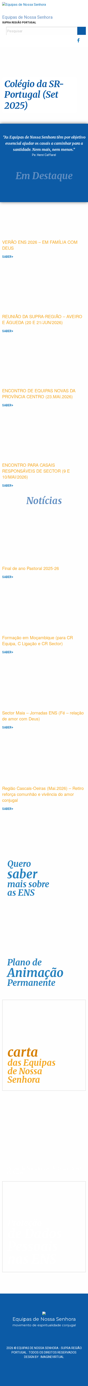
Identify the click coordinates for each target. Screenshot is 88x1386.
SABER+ (7, 256)
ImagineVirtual (52, 1357)
